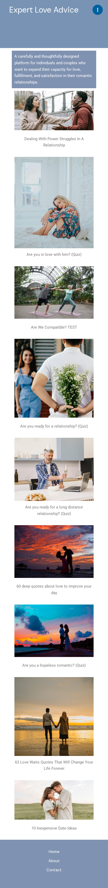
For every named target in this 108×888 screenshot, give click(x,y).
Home (54, 851)
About (54, 861)
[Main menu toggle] (98, 10)
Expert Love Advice (44, 10)
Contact (54, 870)
